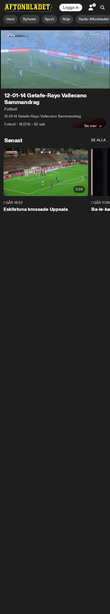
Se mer (90, 126)
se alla (98, 140)
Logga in (70, 7)
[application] (55, 58)
